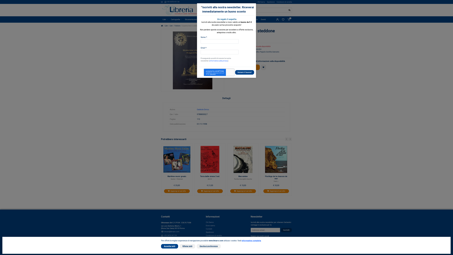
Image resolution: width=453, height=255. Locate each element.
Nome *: (204, 37)
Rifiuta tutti (187, 246)
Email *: (204, 48)
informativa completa (251, 241)
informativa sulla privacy (219, 61)
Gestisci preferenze (209, 246)
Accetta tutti (169, 246)
